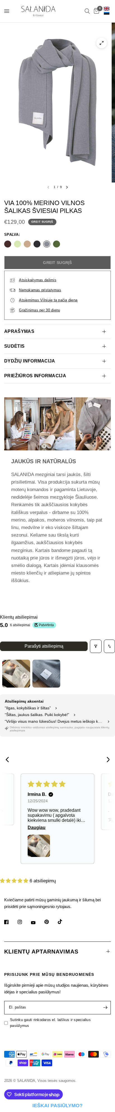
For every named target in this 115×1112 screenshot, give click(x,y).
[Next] (106, 760)
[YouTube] (37, 923)
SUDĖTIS (14, 346)
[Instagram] (24, 922)
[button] (39, 846)
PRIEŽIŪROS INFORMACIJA (35, 375)
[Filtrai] (96, 646)
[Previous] (9, 760)
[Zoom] (101, 43)
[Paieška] (87, 11)
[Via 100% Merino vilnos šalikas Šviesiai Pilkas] (46, 243)
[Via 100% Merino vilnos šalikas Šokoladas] (7, 243)
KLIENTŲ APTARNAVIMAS (41, 951)
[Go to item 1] (16, 674)
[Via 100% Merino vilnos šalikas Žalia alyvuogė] (56, 243)
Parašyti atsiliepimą (44, 646)
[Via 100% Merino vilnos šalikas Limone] (17, 243)
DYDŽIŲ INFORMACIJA (29, 361)
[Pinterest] (50, 922)
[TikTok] (64, 922)
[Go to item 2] (46, 674)
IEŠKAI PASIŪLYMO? (57, 1105)
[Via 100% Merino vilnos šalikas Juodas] (36, 243)
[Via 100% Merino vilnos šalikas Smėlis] (27, 243)
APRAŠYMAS (19, 331)
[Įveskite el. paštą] (105, 1007)
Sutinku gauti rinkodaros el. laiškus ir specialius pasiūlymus (50, 1023)
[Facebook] (10, 922)
